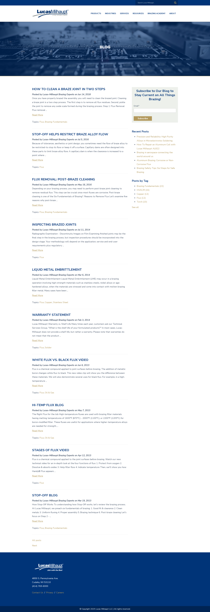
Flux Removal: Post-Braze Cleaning (63, 179)
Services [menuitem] (124, 13)
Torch (142, 201)
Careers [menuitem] (60, 592)
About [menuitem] (172, 13)
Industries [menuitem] (110, 13)
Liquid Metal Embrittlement (57, 269)
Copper (48, 302)
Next (34, 545)
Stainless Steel (60, 302)
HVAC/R (143, 190)
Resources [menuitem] (138, 13)
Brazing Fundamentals (56, 121)
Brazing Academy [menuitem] (156, 13)
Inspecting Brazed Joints (54, 224)
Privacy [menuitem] (49, 592)
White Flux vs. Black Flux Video (60, 360)
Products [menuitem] (96, 13)
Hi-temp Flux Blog (48, 405)
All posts (36, 540)
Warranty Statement (51, 315)
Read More (37, 114)
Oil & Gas (49, 392)
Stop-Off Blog (45, 495)
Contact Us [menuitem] (37, 592)
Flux (41, 121)
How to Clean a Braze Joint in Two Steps (68, 89)
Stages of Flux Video (50, 450)
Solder (48, 347)
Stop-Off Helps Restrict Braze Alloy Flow (70, 134)
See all (135, 207)
